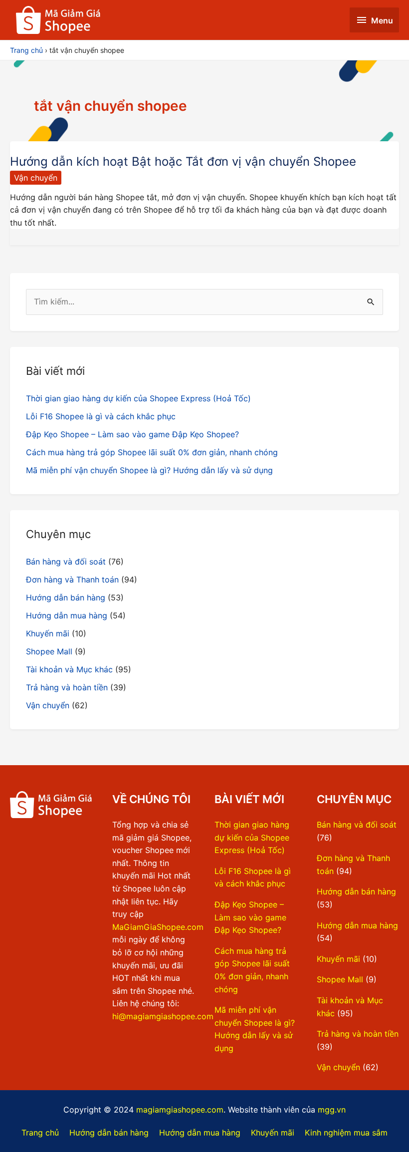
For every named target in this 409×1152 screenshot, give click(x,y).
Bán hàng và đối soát (66, 562)
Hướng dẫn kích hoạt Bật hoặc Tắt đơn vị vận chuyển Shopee (183, 161)
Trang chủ (40, 1133)
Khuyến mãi (47, 633)
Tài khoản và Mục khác (69, 669)
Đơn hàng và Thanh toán (72, 579)
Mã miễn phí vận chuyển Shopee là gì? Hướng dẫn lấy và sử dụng (149, 470)
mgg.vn (332, 1110)
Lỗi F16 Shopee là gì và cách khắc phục (101, 416)
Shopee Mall (49, 651)
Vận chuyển (35, 178)
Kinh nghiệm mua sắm (346, 1133)
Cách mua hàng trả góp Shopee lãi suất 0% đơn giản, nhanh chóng (152, 452)
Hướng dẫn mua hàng (66, 615)
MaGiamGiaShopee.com (158, 927)
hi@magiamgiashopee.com (162, 1016)
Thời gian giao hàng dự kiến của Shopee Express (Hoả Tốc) (138, 398)
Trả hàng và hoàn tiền (67, 687)
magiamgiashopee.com (179, 1110)
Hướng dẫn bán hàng (65, 597)
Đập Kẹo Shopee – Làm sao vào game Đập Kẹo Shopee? (132, 434)
